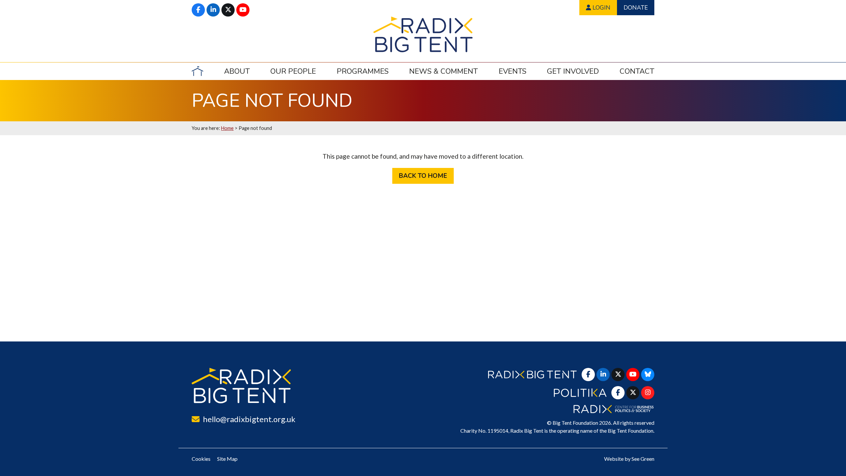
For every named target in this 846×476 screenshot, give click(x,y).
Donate (636, 8)
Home (227, 128)
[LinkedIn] (213, 10)
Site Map (227, 459)
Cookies (201, 459)
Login (600, 8)
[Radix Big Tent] (241, 385)
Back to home (423, 176)
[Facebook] (198, 10)
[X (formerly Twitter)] (228, 10)
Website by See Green (629, 459)
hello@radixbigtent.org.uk (249, 419)
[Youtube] (243, 10)
